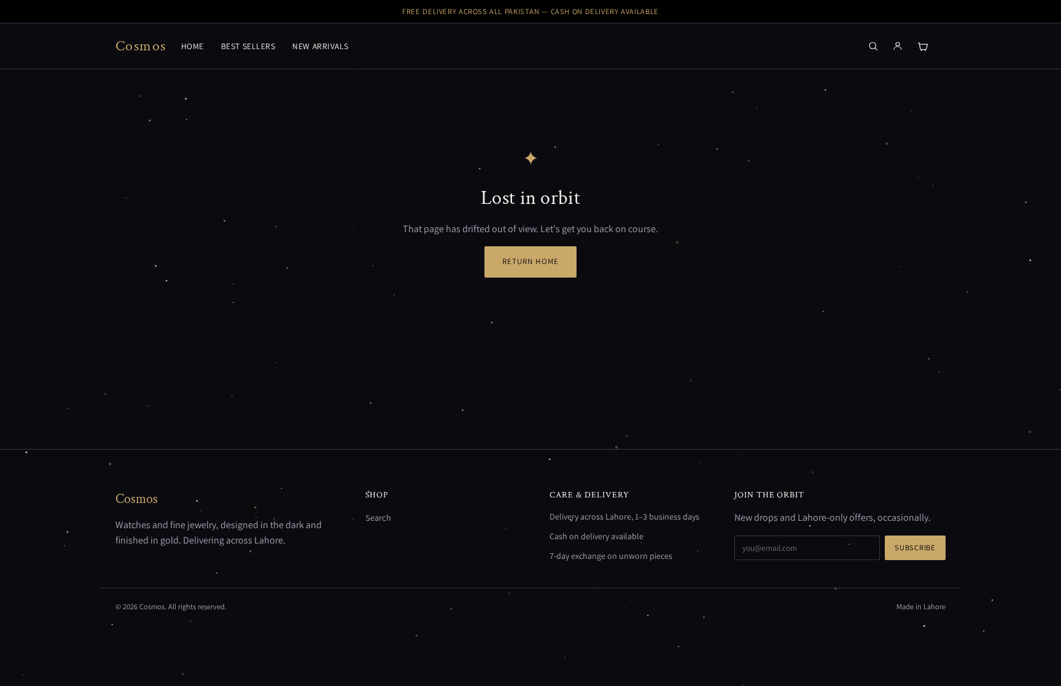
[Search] (873, 46)
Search (378, 517)
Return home (530, 261)
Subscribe (915, 547)
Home (192, 46)
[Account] (898, 46)
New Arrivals (320, 46)
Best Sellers (248, 46)
